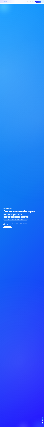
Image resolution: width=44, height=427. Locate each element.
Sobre (30, 1)
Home (28, 1)
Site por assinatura (38, 1)
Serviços (33, 1)
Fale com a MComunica (7, 227)
